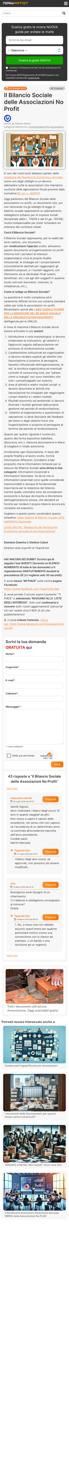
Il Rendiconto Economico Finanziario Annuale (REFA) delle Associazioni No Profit (32, 1214)
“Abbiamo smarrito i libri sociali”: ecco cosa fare (33, 1164)
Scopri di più (33, 78)
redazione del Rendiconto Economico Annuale (33, 177)
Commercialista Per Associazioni (46, 126)
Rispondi (50, 799)
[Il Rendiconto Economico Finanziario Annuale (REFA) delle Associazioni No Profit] (34, 1191)
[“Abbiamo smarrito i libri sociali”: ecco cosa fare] (34, 1144)
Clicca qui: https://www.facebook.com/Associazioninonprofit (34, 624)
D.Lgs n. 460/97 (28, 193)
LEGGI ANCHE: (13, 527)
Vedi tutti (11, 788)
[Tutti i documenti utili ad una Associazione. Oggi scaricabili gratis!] (34, 986)
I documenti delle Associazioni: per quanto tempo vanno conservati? (30, 1115)
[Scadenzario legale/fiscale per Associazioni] (34, 1044)
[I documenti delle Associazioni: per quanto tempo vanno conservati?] (34, 1092)
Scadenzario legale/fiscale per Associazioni (31, 1065)
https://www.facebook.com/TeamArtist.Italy (32, 588)
